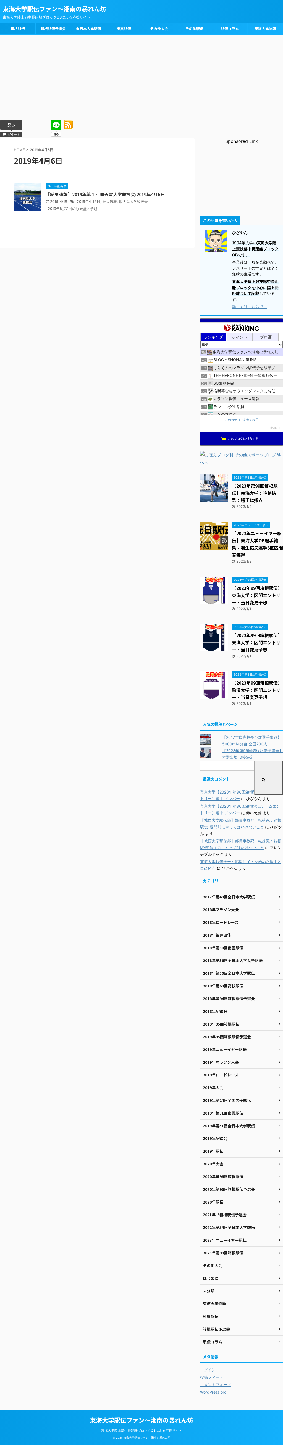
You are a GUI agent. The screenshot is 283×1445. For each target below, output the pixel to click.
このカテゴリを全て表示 (241, 420)
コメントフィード (215, 1384)
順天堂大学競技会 (133, 201)
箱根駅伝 (18, 28)
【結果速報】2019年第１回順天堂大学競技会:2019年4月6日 (105, 194)
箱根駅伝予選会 (53, 28)
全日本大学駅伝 (88, 28)
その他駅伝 (194, 28)
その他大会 (159, 28)
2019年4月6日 (88, 201)
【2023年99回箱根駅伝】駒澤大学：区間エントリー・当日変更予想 (257, 689)
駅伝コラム (230, 28)
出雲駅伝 (124, 28)
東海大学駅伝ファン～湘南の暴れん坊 (54, 8)
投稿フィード (211, 1377)
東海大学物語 (265, 28)
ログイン (208, 1369)
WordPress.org (213, 1392)
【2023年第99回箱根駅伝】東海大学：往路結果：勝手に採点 (255, 492)
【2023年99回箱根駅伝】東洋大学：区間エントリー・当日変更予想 (257, 642)
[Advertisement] (141, 76)
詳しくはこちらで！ (249, 306)
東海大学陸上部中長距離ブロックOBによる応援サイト (141, 1430)
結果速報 (110, 201)
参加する (275, 427)
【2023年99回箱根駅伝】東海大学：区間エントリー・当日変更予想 (257, 595)
